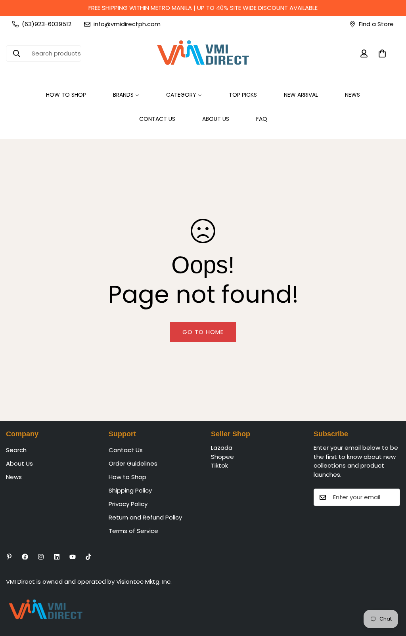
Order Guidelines (133, 463)
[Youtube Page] (72, 557)
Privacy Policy (128, 504)
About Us (19, 463)
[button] (382, 53)
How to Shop (127, 477)
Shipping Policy (130, 490)
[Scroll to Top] (390, 593)
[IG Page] (41, 557)
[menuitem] (66, 95)
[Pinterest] (9, 557)
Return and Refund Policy (145, 517)
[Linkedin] (57, 557)
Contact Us (126, 450)
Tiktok (219, 465)
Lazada (221, 447)
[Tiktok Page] (88, 557)
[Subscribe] (391, 497)
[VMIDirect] (203, 53)
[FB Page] (25, 557)
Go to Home (203, 332)
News (14, 477)
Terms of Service (133, 531)
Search (16, 450)
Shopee (222, 457)
